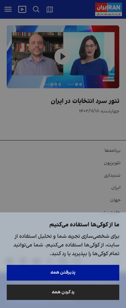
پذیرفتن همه (63, 272)
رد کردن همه (63, 292)
